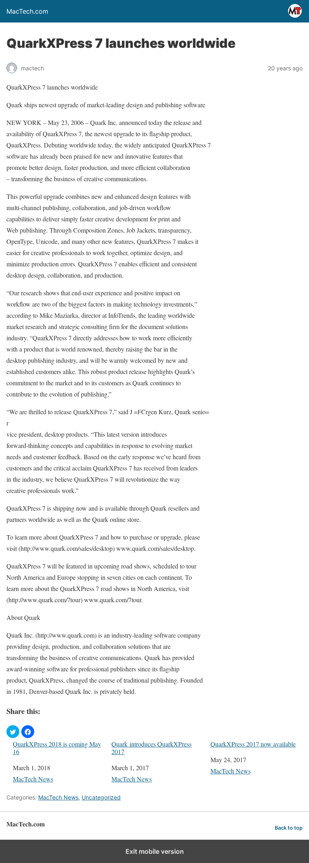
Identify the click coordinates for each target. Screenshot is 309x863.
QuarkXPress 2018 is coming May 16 (57, 747)
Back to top (289, 828)
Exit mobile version (155, 851)
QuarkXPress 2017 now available (253, 744)
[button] (12, 731)
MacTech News (33, 779)
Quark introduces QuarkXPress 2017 (151, 747)
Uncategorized (101, 797)
